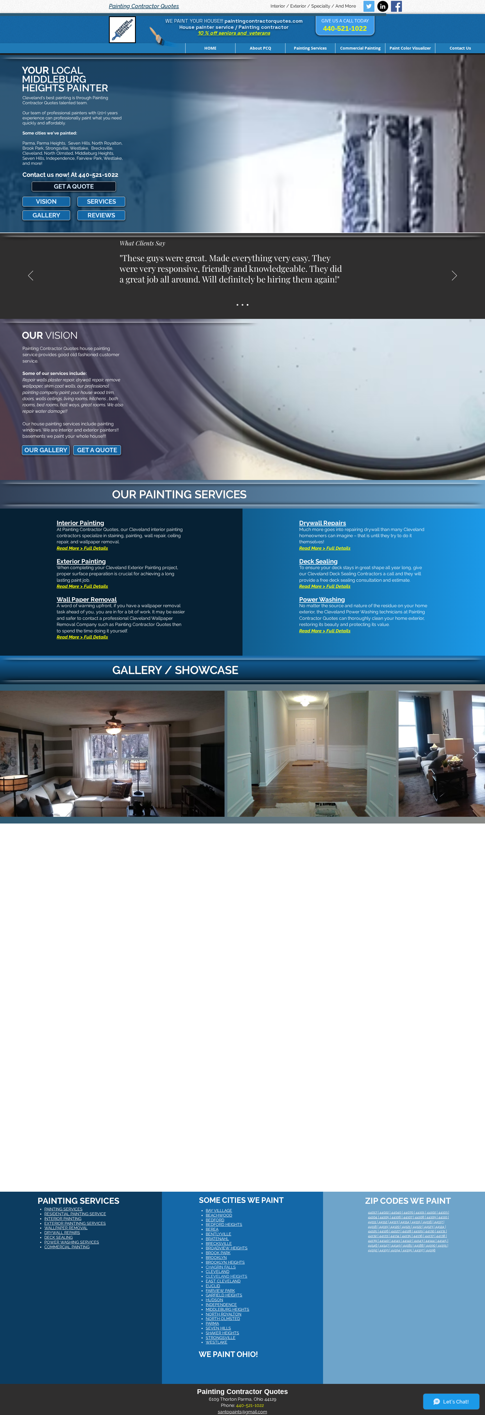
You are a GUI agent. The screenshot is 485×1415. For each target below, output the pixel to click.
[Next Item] (475, 753)
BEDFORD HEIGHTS (224, 1224)
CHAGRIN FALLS (221, 1267)
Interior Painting (80, 522)
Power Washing (322, 599)
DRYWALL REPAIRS (62, 1232)
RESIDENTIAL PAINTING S (68, 1214)
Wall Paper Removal (87, 599)
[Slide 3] (247, 305)
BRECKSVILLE (219, 1243)
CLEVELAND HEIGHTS (226, 1276)
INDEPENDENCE (221, 1304)
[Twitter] (368, 6)
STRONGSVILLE (220, 1337)
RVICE (100, 1214)
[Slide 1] (237, 305)
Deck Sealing (318, 561)
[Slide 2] (242, 305)
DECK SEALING (58, 1237)
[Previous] (30, 276)
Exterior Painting (81, 561)
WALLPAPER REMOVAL (66, 1228)
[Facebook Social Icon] (396, 6)
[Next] (454, 276)
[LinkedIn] (382, 6)
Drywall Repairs (322, 522)
